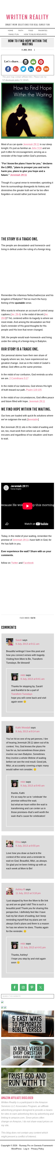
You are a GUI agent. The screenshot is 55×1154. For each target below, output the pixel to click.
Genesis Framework (43, 1145)
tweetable (33, 419)
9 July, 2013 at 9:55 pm (27, 846)
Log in (26, 1149)
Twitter (14, 563)
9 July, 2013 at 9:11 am (27, 644)
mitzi (23, 675)
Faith (33, 618)
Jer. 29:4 (15, 314)
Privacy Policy (37, 1149)
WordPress (16, 1149)
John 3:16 (37, 148)
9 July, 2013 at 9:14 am (27, 731)
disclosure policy (12, 80)
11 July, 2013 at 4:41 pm (33, 947)
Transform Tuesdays (21, 694)
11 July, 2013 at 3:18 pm (28, 893)
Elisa (18, 842)
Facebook (28, 563)
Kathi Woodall (23, 727)
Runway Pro (25, 1145)
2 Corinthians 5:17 (18, 378)
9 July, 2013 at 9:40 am (32, 785)
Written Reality (27, 17)
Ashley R (20, 889)
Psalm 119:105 (34, 390)
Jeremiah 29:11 (31, 144)
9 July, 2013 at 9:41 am (32, 679)
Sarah (19, 640)
